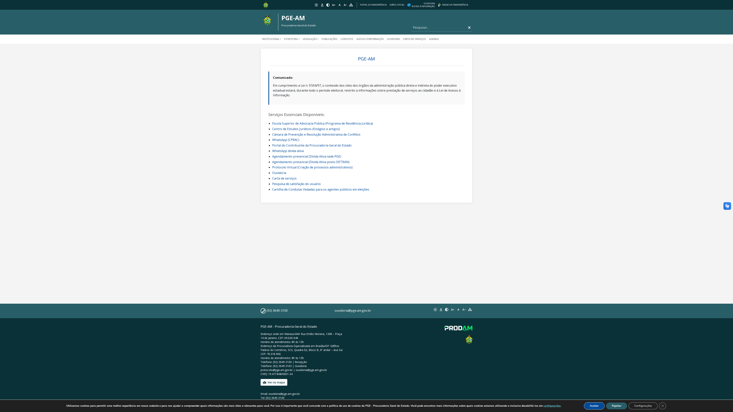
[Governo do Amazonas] (265, 4)
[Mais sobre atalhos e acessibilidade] (435, 309)
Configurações (643, 406)
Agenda (434, 39)
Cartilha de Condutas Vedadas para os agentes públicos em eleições (320, 189)
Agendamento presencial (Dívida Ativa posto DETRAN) (311, 162)
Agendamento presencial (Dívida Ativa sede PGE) (306, 156)
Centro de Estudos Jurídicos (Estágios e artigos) (306, 129)
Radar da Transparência (455, 4)
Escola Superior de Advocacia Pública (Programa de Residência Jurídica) (322, 123)
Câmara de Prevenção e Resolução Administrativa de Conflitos (316, 134)
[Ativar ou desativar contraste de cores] (327, 5)
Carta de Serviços (414, 39)
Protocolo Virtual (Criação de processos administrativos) (312, 167)
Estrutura (291, 39)
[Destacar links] (322, 5)
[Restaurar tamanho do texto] (339, 5)
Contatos (347, 39)
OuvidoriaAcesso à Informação (423, 5)
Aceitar (594, 406)
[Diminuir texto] (345, 5)
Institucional (270, 39)
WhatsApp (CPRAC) (285, 140)
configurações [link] (552, 406)
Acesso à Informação (370, 39)
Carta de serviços (284, 178)
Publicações (329, 39)
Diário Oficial (397, 4)
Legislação (310, 39)
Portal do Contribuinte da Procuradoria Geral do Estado (312, 145)
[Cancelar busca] (469, 27)
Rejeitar (616, 406)
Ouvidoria (393, 39)
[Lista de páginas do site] (469, 309)
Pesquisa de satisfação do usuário (296, 184)
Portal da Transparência (373, 4)
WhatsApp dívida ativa (288, 151)
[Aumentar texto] (333, 5)
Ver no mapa (276, 382)
